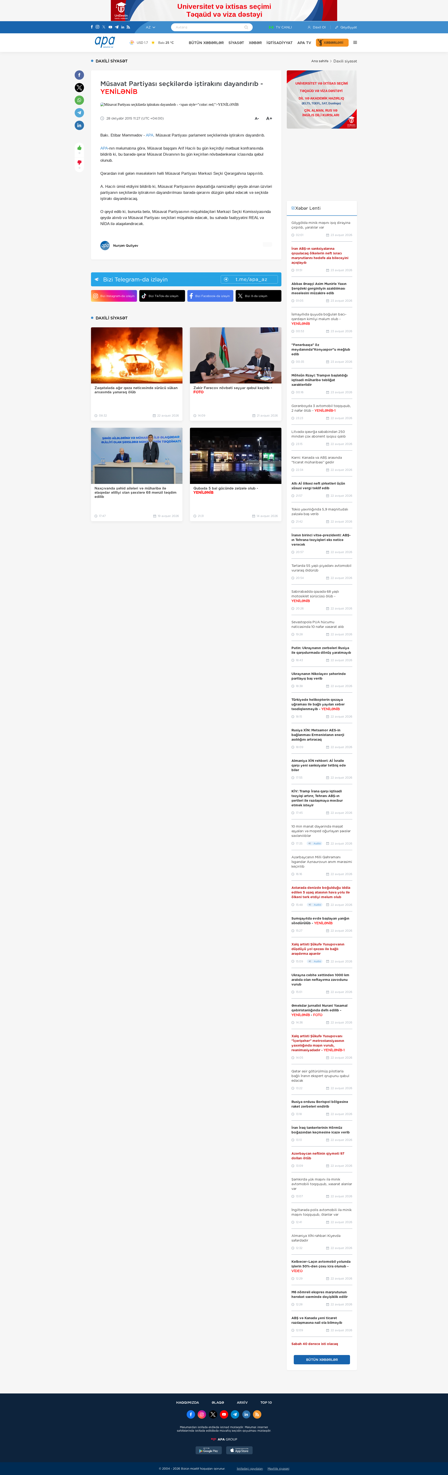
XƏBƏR (255, 43)
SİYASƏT (236, 43)
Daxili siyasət (345, 61)
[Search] (246, 28)
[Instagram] (97, 27)
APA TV (304, 43)
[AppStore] (239, 1450)
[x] (213, 1415)
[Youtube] (110, 27)
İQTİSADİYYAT (279, 43)
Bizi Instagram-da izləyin (117, 296)
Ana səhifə (319, 61)
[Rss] (128, 27)
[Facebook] (92, 27)
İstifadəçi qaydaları (250, 1468)
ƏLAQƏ (218, 1402)
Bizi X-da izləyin (256, 296)
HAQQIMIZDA (187, 1402)
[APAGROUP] (224, 1439)
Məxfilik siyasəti (278, 1468)
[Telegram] (117, 27)
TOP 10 (266, 1402)
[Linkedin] (122, 27)
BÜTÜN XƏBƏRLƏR (206, 43)
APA (149, 135)
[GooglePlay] (209, 1450)
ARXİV (242, 1402)
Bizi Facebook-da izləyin (212, 296)
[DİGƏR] (353, 42)
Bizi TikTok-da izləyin (163, 296)
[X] (104, 27)
